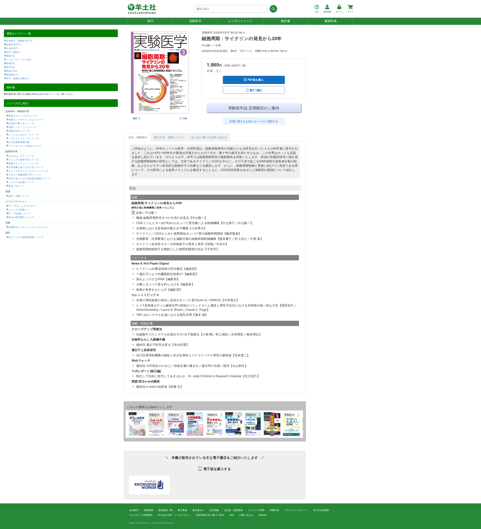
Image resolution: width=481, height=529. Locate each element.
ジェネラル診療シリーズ (21, 182)
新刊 (150, 21)
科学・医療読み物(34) (17, 78)
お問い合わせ (246, 515)
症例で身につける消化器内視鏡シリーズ (29, 178)
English (263, 515)
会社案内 (134, 510)
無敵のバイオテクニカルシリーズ (25, 119)
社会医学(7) (12, 48)
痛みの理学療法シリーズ (21, 217)
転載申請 (274, 510)
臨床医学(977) (13, 44)
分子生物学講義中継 (18, 142)
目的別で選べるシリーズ (21, 123)
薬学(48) (10, 67)
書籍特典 (330, 21)
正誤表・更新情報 (233, 510)
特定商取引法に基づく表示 (210, 515)
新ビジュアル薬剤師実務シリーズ (25, 237)
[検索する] (272, 9)
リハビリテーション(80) (18, 59)
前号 (137, 118)
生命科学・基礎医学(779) (19, 41)
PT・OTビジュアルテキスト (23, 206)
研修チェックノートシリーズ (23, 163)
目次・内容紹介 (138, 137)
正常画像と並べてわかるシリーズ (25, 167)
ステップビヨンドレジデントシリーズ (28, 171)
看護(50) (10, 56)
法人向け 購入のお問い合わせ (209, 137)
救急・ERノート (16, 186)
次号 (182, 118)
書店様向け (198, 510)
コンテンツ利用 (256, 510)
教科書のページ (49, 93)
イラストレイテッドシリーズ (23, 138)
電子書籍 (182, 510)
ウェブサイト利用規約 (141, 515)
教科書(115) (12, 74)
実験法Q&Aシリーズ (19, 131)
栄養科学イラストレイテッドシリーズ (28, 227)
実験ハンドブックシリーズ (22, 127)
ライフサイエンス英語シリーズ (24, 146)
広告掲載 (214, 510)
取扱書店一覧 (165, 510)
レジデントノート (240, 21)
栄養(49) (10, 63)
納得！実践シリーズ (18, 196)
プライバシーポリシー (296, 510)
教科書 (285, 21)
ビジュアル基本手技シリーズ (23, 159)
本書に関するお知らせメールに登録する (253, 121)
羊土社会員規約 (321, 510)
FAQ (231, 515)
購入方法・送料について (169, 137)
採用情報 (148, 510)
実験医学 (195, 21)
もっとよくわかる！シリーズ (23, 134)
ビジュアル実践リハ (18, 209)
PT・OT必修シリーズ (19, 213)
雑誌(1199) (11, 71)
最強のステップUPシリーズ (22, 116)
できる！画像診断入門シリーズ (24, 174)
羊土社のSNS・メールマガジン (174, 515)
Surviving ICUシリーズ (21, 156)
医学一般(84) (12, 52)
